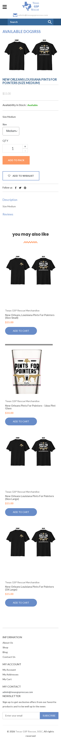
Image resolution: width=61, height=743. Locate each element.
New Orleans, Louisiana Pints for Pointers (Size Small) (29, 316)
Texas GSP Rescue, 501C (29, 731)
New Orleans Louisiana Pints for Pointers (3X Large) (29, 588)
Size (5, 124)
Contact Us (9, 656)
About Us (8, 642)
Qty (5, 140)
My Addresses (10, 674)
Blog (5, 652)
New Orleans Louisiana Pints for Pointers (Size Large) (29, 497)
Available (32, 105)
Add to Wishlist (23, 175)
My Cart (7, 679)
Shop (5, 647)
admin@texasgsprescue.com (33, 15)
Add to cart (21, 330)
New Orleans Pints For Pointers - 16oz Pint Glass (30, 407)
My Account (9, 669)
